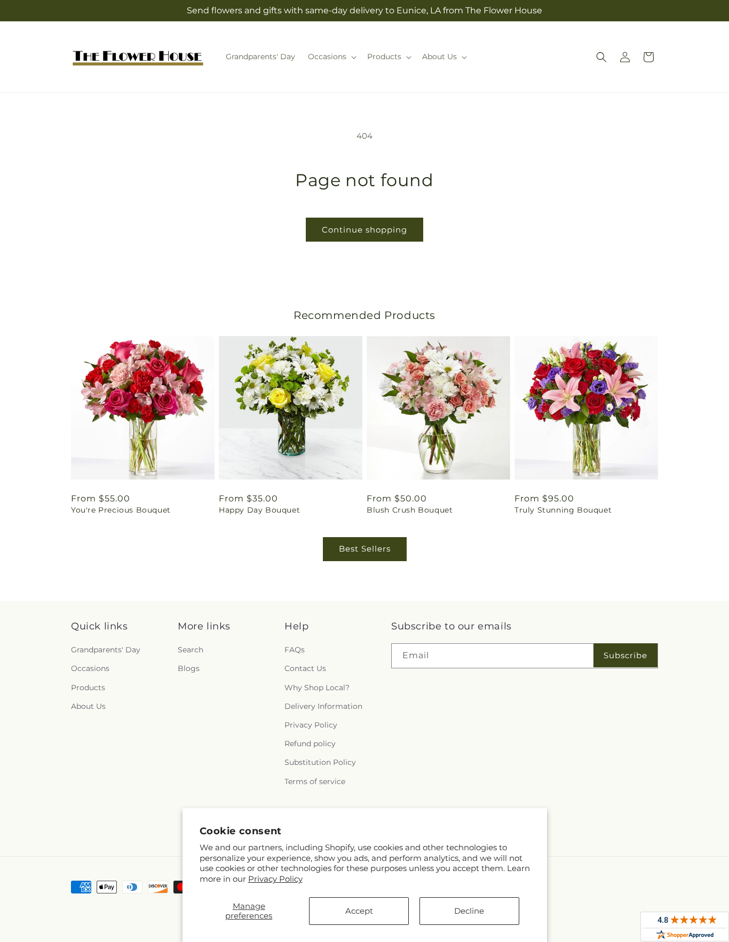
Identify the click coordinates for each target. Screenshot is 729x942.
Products (88, 687)
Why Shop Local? (317, 687)
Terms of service (314, 781)
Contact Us (305, 668)
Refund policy (310, 743)
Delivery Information (323, 706)
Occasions (90, 668)
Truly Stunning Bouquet (563, 510)
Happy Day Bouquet (259, 510)
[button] (331, 56)
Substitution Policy (320, 762)
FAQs (294, 649)
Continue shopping (364, 230)
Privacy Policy (275, 879)
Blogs (189, 668)
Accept (359, 911)
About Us (88, 706)
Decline (469, 911)
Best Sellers (365, 549)
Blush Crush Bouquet (410, 510)
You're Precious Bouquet (121, 510)
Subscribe (625, 655)
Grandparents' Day (105, 649)
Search (190, 649)
